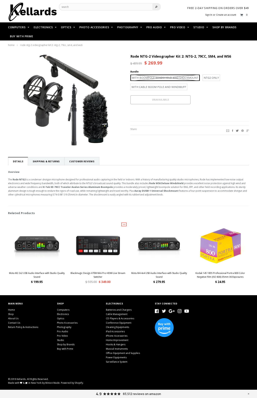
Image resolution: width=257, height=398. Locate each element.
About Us (13, 318)
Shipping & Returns (46, 161)
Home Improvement (117, 340)
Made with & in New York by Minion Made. (34, 382)
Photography (64, 327)
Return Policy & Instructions (23, 327)
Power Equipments (116, 357)
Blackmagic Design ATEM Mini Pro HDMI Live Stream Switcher (98, 274)
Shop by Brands (66, 344)
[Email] (227, 130)
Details (18, 161)
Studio (60, 340)
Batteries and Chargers (119, 309)
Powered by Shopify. (72, 382)
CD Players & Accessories (120, 318)
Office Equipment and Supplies (123, 353)
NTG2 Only (211, 77)
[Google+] (247, 130)
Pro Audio (62, 331)
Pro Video (62, 335)
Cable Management (116, 314)
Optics (60, 318)
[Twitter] (237, 130)
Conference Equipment (118, 322)
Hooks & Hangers (115, 344)
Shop (11, 314)
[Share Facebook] (232, 130)
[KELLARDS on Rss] (186, 311)
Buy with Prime (65, 348)
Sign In (208, 14)
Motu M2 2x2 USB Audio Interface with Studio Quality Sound (37, 274)
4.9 (99, 394)
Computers (63, 309)
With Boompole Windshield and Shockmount (165, 77)
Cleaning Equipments (117, 327)
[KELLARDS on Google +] (172, 311)
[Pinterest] (242, 130)
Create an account (226, 14)
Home (11, 45)
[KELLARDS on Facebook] (157, 311)
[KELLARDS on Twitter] (164, 311)
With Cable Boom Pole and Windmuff (159, 87)
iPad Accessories (115, 331)
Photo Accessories (67, 322)
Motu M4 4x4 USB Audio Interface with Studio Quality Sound (159, 274)
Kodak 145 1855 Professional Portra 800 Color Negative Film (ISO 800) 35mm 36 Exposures (220, 274)
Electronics (63, 314)
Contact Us (14, 322)
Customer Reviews (81, 161)
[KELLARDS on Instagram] (180, 311)
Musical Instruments (117, 348)
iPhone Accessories (116, 335)
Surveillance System (117, 361)
